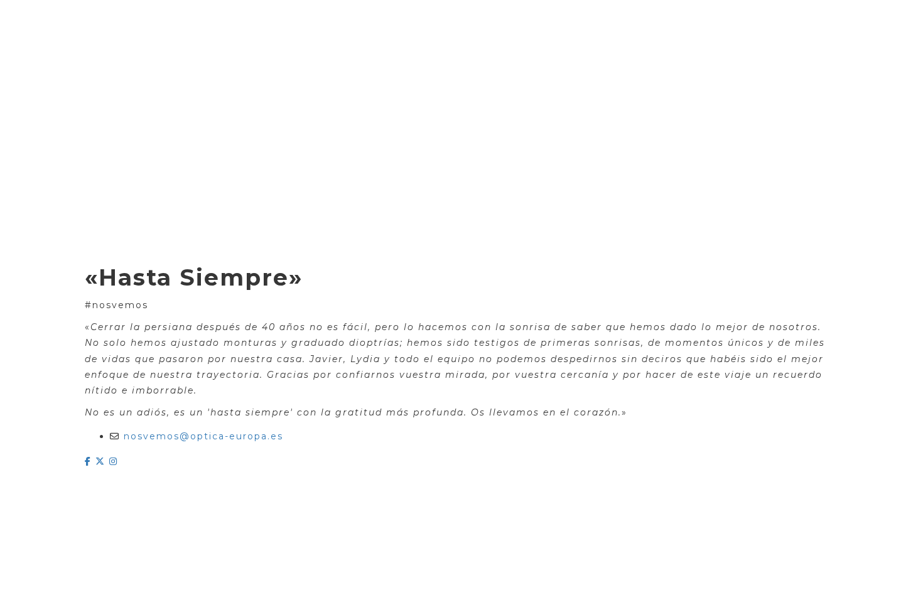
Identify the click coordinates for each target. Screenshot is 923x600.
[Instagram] (113, 461)
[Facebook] (90, 461)
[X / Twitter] (102, 461)
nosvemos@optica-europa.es (203, 436)
